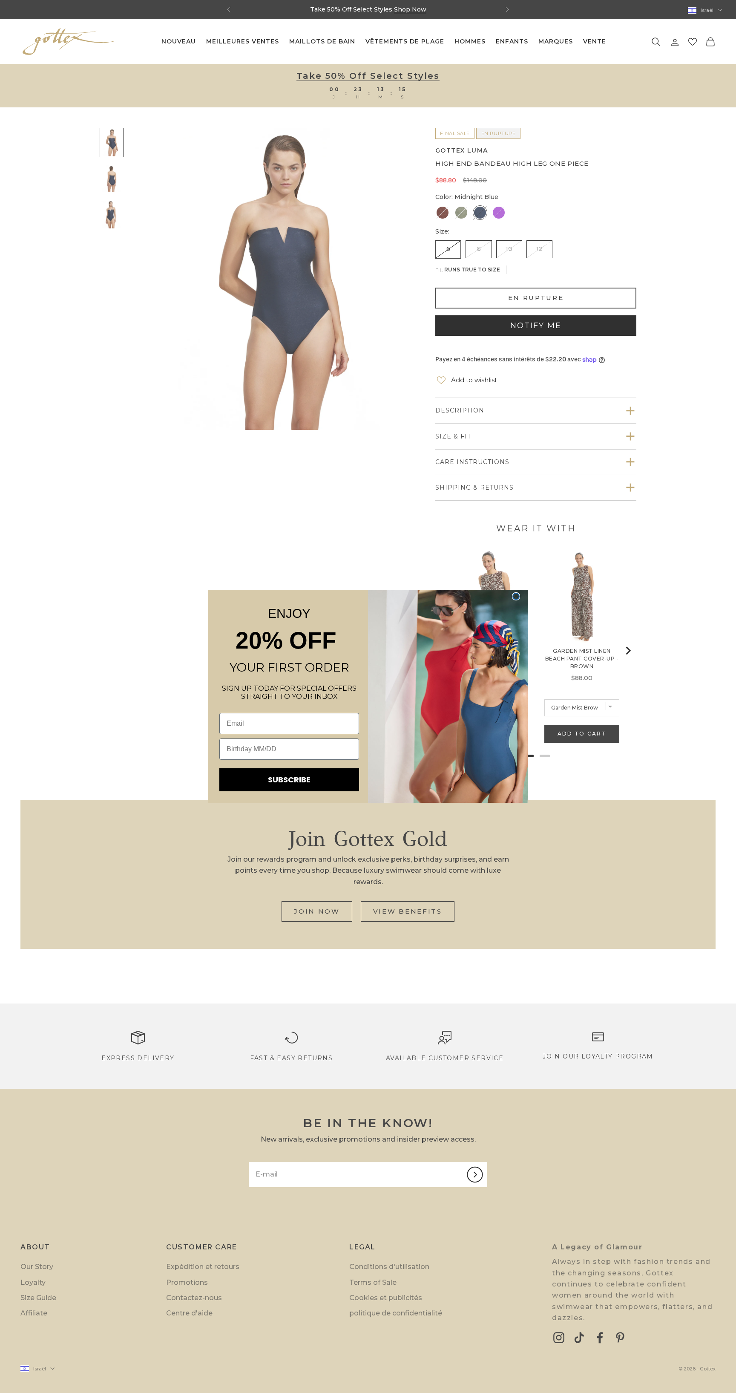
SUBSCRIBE (289, 779)
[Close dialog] (516, 596)
